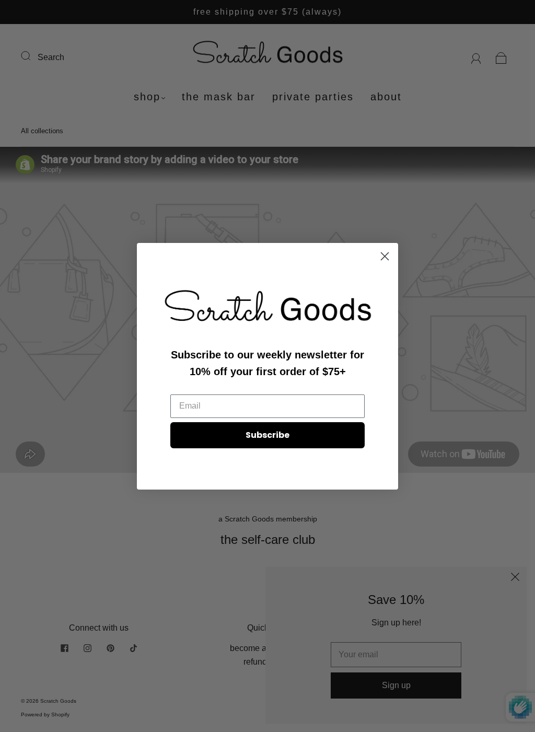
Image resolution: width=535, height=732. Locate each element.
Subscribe (267, 435)
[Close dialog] (385, 256)
